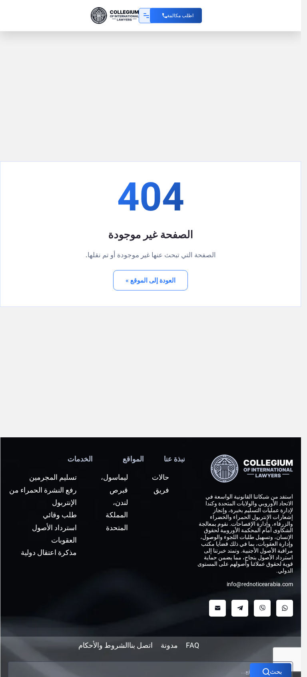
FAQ (192, 645)
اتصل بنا (141, 645)
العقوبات (64, 540)
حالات (160, 477)
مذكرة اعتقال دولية (49, 552)
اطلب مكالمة (180, 15)
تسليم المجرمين (53, 477)
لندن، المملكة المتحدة (117, 515)
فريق (161, 490)
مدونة (169, 645)
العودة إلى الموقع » (150, 280)
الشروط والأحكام (103, 645)
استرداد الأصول (54, 527)
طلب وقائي (60, 515)
